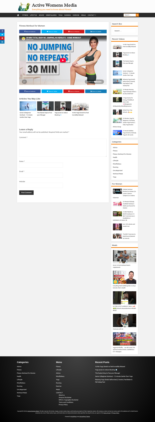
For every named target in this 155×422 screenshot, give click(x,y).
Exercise (76, 15)
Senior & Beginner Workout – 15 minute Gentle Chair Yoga (26, 115)
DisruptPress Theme (85, 416)
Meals (83, 15)
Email (21, 171)
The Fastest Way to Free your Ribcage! (107, 373)
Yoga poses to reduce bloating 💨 (106, 370)
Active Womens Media (54, 5)
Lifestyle (33, 15)
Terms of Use (106, 413)
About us (62, 395)
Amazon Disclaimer (65, 397)
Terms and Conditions (66, 402)
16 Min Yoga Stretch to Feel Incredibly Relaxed (110, 366)
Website (22, 181)
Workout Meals (118, 174)
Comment (23, 137)
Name (22, 161)
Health (115, 157)
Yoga (60, 15)
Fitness (25, 15)
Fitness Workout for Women (32, 26)
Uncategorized (117, 170)
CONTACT (91, 15)
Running (67, 15)
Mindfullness (51, 15)
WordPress (74, 416)
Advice (41, 15)
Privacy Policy (63, 404)
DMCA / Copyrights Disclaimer (68, 400)
